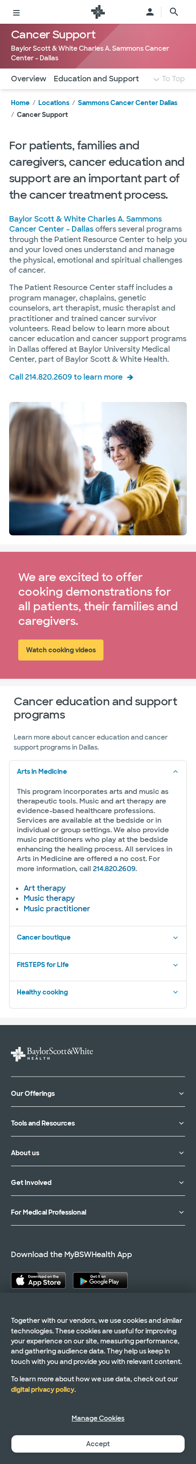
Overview (28, 79)
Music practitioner (57, 909)
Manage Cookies (98, 1418)
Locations (53, 103)
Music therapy (49, 898)
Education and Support (96, 79)
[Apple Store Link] (38, 1280)
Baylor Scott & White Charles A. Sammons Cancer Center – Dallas (85, 224)
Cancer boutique (44, 937)
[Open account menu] (149, 12)
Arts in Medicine (42, 771)
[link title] (98, 12)
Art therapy (45, 888)
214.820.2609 (114, 868)
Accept (98, 1444)
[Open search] (174, 12)
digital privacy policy (42, 1389)
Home (20, 103)
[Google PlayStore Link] (100, 1280)
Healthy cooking (42, 992)
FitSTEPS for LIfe (43, 965)
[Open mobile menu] (16, 12)
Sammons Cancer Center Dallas (127, 103)
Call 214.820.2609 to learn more (66, 377)
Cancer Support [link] (42, 115)
